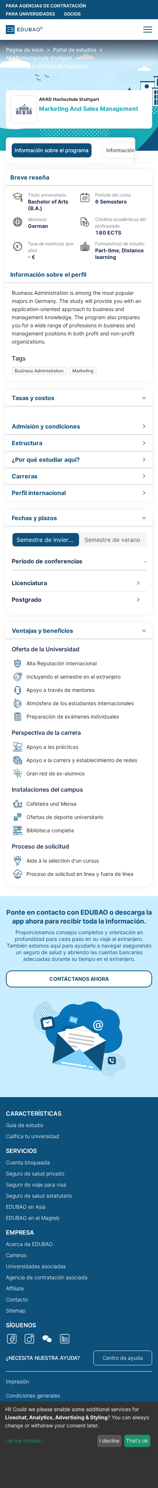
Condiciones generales (33, 1395)
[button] (148, 29)
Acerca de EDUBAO (29, 1244)
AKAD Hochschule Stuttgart (39, 58)
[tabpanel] (79, 527)
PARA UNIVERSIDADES (30, 14)
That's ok (137, 1440)
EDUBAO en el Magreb (33, 1218)
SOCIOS (72, 14)
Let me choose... (25, 1440)
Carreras (16, 1255)
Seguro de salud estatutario (39, 1195)
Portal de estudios (74, 50)
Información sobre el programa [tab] (52, 150)
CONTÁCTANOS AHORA (79, 979)
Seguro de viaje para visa (36, 1184)
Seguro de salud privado (35, 1173)
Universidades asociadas (36, 1266)
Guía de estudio (24, 1125)
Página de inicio (25, 50)
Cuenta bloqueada (28, 1162)
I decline (109, 1440)
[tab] (79, 398)
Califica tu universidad (32, 1136)
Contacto (17, 1299)
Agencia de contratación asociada (46, 1277)
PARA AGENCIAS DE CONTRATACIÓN (46, 5)
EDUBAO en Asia (26, 1207)
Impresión (17, 1381)
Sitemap (15, 1310)
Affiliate (15, 1288)
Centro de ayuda (123, 1358)
